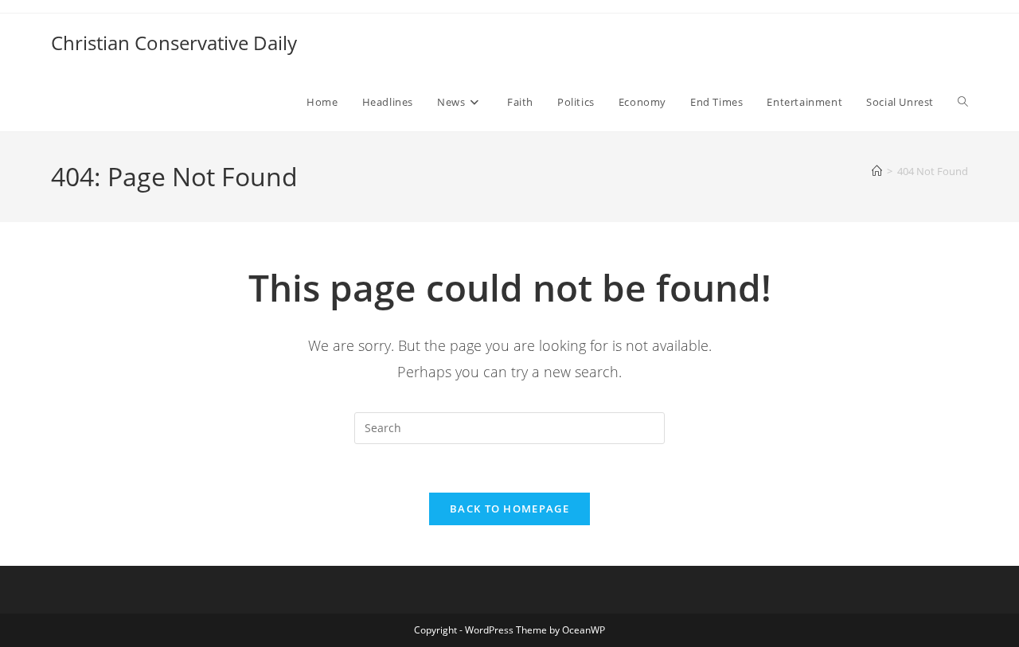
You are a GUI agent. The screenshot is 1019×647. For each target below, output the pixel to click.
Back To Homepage (509, 508)
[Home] (877, 171)
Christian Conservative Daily (174, 42)
